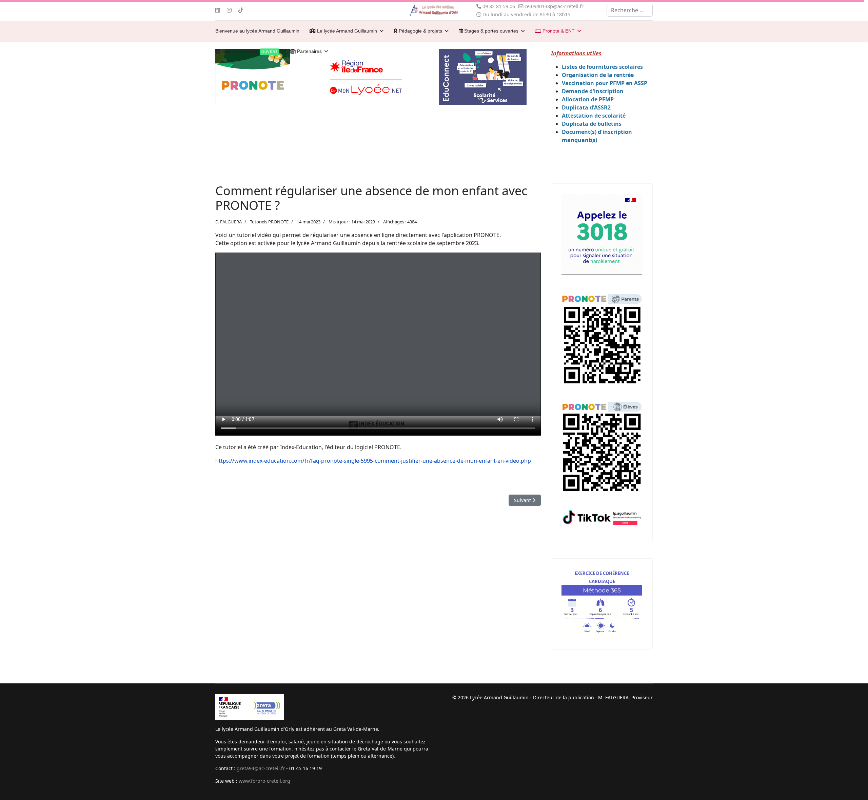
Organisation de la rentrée (598, 75)
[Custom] (240, 10)
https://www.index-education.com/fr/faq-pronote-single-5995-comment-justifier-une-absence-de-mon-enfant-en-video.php (373, 460)
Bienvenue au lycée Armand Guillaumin (257, 31)
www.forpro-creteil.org (264, 781)
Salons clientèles (249, 51)
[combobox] (630, 10)
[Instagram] (229, 10)
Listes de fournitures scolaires (602, 67)
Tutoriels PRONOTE (269, 222)
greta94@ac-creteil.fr (261, 768)
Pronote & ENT (558, 31)
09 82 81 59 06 (498, 6)
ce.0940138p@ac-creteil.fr (554, 6)
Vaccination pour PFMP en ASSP (604, 83)
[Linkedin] (217, 10)
